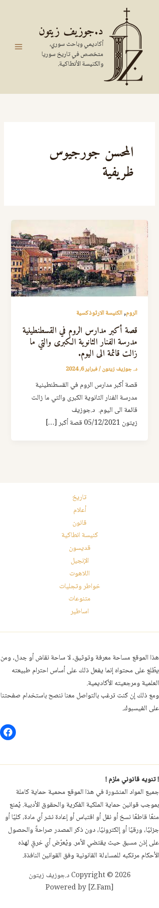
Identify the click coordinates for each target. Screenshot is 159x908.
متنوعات (79, 599)
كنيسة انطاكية (79, 535)
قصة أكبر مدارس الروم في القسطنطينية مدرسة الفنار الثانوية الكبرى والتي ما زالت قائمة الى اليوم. (80, 342)
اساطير (80, 612)
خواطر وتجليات (79, 587)
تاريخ (79, 498)
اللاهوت (79, 574)
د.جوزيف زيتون (70, 31)
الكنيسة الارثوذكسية (99, 313)
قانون (79, 523)
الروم (131, 313)
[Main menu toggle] (18, 46)
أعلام (79, 510)
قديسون (80, 548)
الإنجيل (80, 561)
